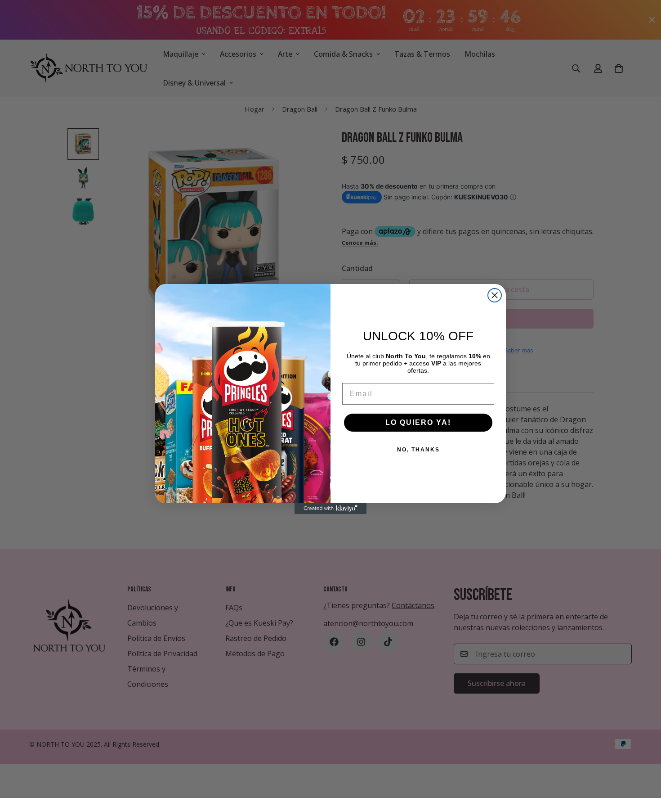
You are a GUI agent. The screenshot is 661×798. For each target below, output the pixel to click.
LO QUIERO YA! (418, 422)
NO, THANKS (418, 449)
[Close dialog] (494, 295)
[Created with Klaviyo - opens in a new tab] (330, 508)
